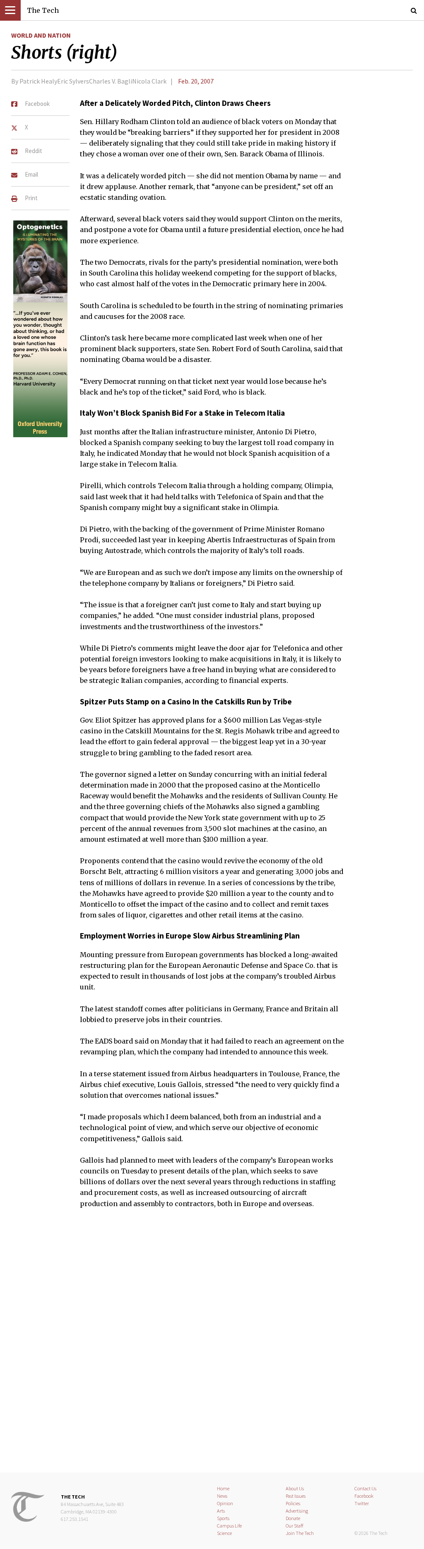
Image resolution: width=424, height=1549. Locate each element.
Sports (223, 1518)
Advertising (297, 1511)
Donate (293, 1518)
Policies (293, 1503)
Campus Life (229, 1526)
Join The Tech (300, 1533)
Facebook (363, 1496)
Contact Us (365, 1488)
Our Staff (295, 1526)
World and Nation (41, 35)
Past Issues (296, 1496)
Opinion (225, 1503)
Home (223, 1488)
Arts (221, 1511)
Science (224, 1533)
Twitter (361, 1503)
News (222, 1496)
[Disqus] (212, 1345)
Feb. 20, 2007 (196, 81)
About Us (295, 1488)
